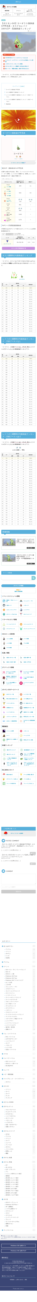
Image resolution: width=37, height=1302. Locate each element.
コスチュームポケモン (12, 716)
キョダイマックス (20, 1111)
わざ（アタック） (20, 1169)
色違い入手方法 (27, 662)
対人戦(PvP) (20, 1065)
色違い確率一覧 (27, 657)
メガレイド (26, 605)
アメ (20, 1171)
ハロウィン (20, 1010)
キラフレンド (20, 1211)
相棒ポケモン (20, 1223)
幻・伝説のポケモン (28, 703)
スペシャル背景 (10, 731)
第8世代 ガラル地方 (20, 1193)
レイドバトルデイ (20, 1025)
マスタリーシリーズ (20, 1012)
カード (20, 1091)
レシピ (20, 955)
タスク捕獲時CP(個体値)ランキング (15, 92)
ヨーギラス (22, 279)
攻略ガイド (20, 1029)
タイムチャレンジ (11, 628)
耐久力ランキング (11, 754)
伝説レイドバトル (20, 1049)
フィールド (20, 1144)
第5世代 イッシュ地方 (20, 1186)
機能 (20, 1153)
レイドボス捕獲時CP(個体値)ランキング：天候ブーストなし (19, 96)
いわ (15, 158)
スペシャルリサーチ (28, 624)
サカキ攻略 (9, 647)
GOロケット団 (20, 974)
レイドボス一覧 (27, 694)
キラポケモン (20, 1114)
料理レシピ (20, 1151)
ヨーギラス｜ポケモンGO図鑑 (17, 162)
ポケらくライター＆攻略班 (17, 833)
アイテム (20, 949)
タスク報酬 (9, 186)
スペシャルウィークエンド (20, 997)
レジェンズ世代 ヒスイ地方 (20, 1173)
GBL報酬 (9, 195)
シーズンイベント (20, 995)
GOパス (20, 971)
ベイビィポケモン (11, 703)
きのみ (20, 1134)
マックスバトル (19, 1230)
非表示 (22, 86)
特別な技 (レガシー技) (29, 716)
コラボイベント (20, 989)
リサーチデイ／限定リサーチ (20, 1018)
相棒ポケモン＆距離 (28, 712)
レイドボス (9, 193)
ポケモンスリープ (19, 1131)
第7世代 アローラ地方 (20, 1190)
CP (20, 1165)
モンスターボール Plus (20, 1221)
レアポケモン (20, 1122)
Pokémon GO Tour (20, 978)
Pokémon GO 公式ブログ (18, 1250)
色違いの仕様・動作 (11, 662)
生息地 (20, 958)
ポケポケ (19, 1086)
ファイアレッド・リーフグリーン (19, 1078)
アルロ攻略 (26, 643)
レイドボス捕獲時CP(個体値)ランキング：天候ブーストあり (19, 100)
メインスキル (20, 1149)
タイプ (20, 1043)
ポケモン (20, 953)
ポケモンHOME (19, 1102)
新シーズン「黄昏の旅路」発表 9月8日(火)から (17, 68)
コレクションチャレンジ (29, 628)
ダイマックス (20, 1118)
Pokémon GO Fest (20, 976)
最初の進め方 (10, 774)
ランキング (20, 1097)
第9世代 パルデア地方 (20, 1195)
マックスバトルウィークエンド (20, 1014)
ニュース (19, 1070)
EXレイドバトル (20, 1036)
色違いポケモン (20, 1126)
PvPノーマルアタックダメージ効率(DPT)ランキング (12, 764)
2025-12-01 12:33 (5, 847)
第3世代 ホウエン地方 (20, 1182)
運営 (26, 1279)
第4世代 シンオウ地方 (20, 1184)
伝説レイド (9, 605)
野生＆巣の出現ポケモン (12, 698)
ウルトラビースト (20, 1109)
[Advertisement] (18, 806)
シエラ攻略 (9, 643)
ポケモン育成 (19, 1162)
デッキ (20, 1095)
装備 (20, 1226)
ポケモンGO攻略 (12, 7)
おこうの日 (20, 982)
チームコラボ (27, 735)
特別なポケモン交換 (28, 739)
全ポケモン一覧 (10, 694)
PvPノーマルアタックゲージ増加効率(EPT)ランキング (29, 764)
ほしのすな (20, 1167)
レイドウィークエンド (20, 1023)
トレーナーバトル (19, 1058)
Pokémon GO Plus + (20, 1204)
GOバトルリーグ (28, 614)
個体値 (3, 20)
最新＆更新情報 (18, 591)
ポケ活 (19, 1199)
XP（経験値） (20, 1206)
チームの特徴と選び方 (29, 774)
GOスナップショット (20, 1202)
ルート (8, 735)
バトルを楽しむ (27, 779)
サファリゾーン (20, 993)
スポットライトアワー (12, 609)
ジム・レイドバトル (19, 1033)
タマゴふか (20, 1215)
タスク (20, 1213)
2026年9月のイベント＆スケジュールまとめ (16, 57)
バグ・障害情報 (19, 1074)
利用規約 (12, 1279)
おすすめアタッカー (20, 1039)
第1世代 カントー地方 (20, 1178)
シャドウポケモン (11, 712)
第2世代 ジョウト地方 (20, 1180)
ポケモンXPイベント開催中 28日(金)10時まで (17, 66)
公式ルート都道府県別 (12, 721)
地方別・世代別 (20, 1027)
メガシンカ (26, 731)
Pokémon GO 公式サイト (18, 1245)
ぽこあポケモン (19, 946)
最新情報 (7, 10)
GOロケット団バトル (20, 1063)
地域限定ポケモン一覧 (29, 707)
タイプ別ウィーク (20, 1003)
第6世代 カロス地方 (20, 1188)
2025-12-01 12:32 (5, 858)
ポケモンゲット (19, 1106)
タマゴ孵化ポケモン (28, 698)
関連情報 (8, 104)
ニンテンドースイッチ (20, 1217)
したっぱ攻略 (10, 638)
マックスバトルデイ (20, 1016)
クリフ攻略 (26, 638)
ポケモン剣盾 (19, 1157)
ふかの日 (20, 984)
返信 (33, 853)
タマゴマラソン (20, 1008)
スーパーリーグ (7, 243)
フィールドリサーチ (11, 624)
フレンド (20, 1219)
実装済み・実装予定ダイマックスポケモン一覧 (11, 678)
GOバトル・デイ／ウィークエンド (20, 969)
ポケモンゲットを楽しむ (12, 779)
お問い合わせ (19, 1279)
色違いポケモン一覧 (11, 657)
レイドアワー (27, 609)
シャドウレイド (20, 1041)
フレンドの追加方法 (11, 783)
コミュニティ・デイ (28, 600)
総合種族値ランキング (29, 749)
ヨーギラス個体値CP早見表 (13, 89)
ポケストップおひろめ (12, 614)
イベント (18, 10)
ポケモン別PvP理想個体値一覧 (18, 248)
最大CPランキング (11, 749)
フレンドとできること (29, 783)
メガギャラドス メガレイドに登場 (13, 64)
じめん (21, 158)
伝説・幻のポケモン (20, 1124)
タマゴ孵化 (9, 191)
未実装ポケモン (10, 707)
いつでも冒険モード (20, 1208)
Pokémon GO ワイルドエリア (20, 980)
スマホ (19, 1054)
